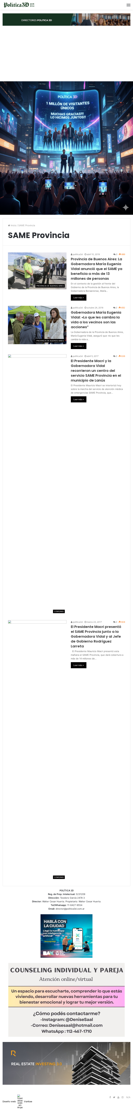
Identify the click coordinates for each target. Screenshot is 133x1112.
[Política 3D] (19, 5)
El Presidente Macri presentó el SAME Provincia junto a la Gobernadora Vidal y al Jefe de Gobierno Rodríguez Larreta (96, 636)
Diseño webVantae (17, 1101)
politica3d (77, 254)
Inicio (13, 225)
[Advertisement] (66, 53)
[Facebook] (110, 1097)
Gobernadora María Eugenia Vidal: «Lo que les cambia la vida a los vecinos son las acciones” (96, 319)
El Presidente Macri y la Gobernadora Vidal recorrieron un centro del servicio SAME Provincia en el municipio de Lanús (96, 370)
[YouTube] (118, 1097)
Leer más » (78, 297)
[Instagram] (122, 1097)
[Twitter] (114, 1097)
